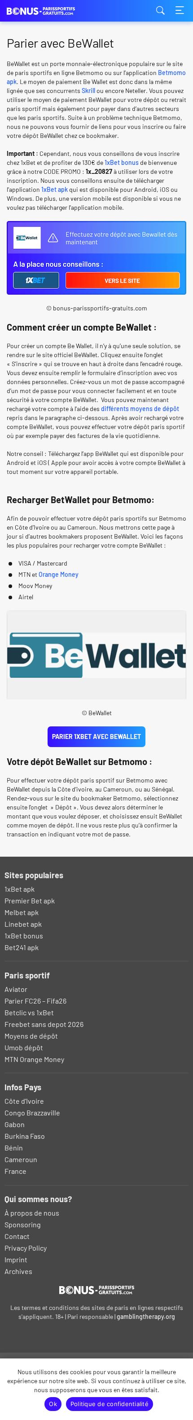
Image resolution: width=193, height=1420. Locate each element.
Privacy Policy (25, 1247)
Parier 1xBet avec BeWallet (96, 737)
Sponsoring (22, 1224)
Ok (53, 1403)
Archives (18, 1271)
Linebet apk (23, 924)
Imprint (15, 1259)
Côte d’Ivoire (24, 1101)
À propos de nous (31, 1212)
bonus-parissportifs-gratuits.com (51, 11)
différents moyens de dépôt (140, 408)
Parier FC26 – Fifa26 (35, 1000)
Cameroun (20, 1159)
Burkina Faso (24, 1136)
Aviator (15, 989)
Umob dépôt (23, 1047)
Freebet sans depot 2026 (43, 1024)
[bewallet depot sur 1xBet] (96, 290)
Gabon (14, 1124)
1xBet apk (54, 189)
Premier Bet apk (29, 900)
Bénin (13, 1147)
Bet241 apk (21, 947)
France (15, 1171)
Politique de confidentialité (109, 1403)
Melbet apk (21, 912)
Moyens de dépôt (31, 1035)
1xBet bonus (122, 162)
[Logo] (96, 1289)
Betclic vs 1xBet (29, 1012)
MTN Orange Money (34, 1059)
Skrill (88, 90)
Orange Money (59, 574)
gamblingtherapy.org (146, 1316)
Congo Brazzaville (32, 1112)
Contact (17, 1236)
